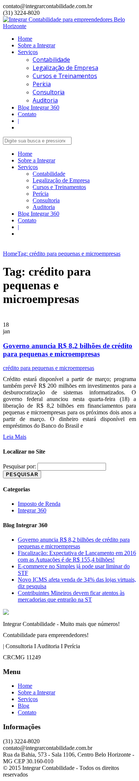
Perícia (42, 84)
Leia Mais (14, 437)
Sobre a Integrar (36, 45)
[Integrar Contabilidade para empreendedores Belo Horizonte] (69, 26)
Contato (27, 114)
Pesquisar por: (19, 466)
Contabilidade (51, 59)
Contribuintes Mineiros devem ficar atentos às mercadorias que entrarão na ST (71, 596)
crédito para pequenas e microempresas (48, 368)
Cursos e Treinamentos (65, 76)
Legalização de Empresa (65, 68)
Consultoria (48, 92)
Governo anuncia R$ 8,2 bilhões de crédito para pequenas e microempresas (67, 350)
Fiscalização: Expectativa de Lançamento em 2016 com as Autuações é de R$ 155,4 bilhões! (77, 556)
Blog (23, 706)
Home (25, 39)
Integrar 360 (32, 510)
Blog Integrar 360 (38, 107)
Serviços (28, 52)
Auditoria (45, 100)
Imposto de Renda (39, 504)
